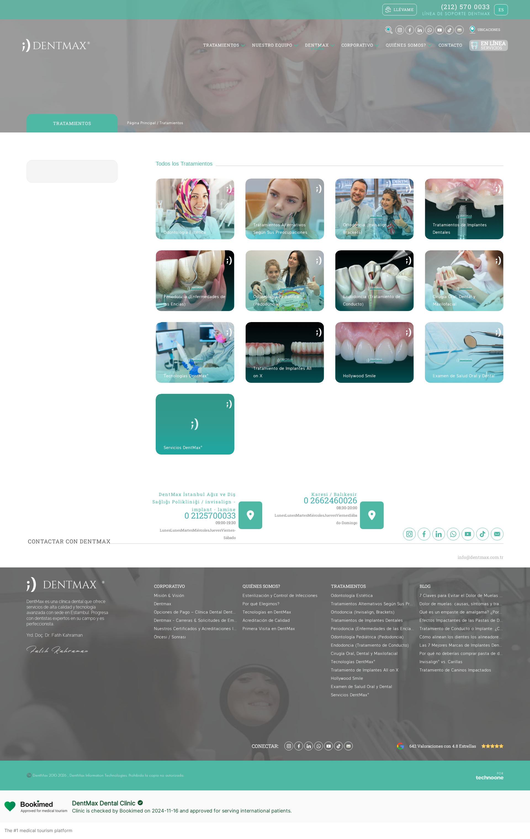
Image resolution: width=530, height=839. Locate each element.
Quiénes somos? (406, 45)
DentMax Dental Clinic (103, 803)
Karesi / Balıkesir (334, 494)
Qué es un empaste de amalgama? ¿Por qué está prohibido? (462, 612)
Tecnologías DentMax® (353, 662)
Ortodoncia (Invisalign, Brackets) (363, 612)
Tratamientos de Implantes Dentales (367, 620)
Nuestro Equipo (272, 45)
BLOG (425, 586)
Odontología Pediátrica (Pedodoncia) (367, 637)
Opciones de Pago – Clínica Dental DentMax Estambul (196, 612)
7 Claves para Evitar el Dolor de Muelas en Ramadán (462, 596)
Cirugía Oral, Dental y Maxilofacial (364, 654)
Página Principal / (142, 123)
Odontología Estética (352, 596)
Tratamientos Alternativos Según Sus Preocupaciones (373, 604)
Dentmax (162, 604)
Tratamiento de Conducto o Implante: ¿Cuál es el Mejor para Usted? (462, 629)
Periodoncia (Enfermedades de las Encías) (373, 629)
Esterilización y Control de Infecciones (280, 596)
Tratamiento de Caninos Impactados (455, 670)
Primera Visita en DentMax (269, 629)
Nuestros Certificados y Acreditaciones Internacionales (196, 629)
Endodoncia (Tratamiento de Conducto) (370, 645)
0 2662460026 (330, 500)
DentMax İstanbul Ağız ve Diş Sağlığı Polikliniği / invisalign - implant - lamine (194, 501)
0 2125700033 (210, 515)
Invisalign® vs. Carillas (441, 662)
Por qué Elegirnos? (261, 604)
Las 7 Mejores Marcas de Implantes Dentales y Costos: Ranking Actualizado (462, 645)
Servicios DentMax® (350, 695)
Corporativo (357, 45)
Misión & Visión (169, 596)
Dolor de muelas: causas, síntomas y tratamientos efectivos (462, 604)
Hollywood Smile (347, 678)
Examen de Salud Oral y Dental (361, 687)
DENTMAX (317, 45)
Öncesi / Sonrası (170, 637)
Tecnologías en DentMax (267, 612)
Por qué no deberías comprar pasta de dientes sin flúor (462, 654)
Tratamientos (171, 123)
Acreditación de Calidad (266, 620)
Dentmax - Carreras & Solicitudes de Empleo (196, 620)
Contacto (450, 45)
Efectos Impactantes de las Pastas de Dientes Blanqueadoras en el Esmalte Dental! (462, 620)
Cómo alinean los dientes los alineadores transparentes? (462, 637)
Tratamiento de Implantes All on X (365, 670)
